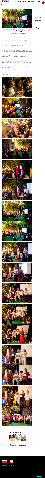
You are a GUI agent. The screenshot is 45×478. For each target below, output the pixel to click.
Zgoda (39, 476)
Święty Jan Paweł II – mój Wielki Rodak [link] (19, 29)
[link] (1, 4)
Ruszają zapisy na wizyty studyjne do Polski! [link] (37, 21)
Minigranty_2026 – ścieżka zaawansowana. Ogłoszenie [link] (38, 24)
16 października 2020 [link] (6, 29)
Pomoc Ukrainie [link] (37, 1)
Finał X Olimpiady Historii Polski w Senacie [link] (37, 28)
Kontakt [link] (34, 4)
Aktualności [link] (15, 1)
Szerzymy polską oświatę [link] (27, 29)
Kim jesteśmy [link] (25, 1)
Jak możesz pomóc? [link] (31, 1)
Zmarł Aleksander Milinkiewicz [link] (38, 17)
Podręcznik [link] (39, 4)
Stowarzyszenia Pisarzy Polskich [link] (17, 62)
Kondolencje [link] (36, 14)
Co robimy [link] (20, 1)
